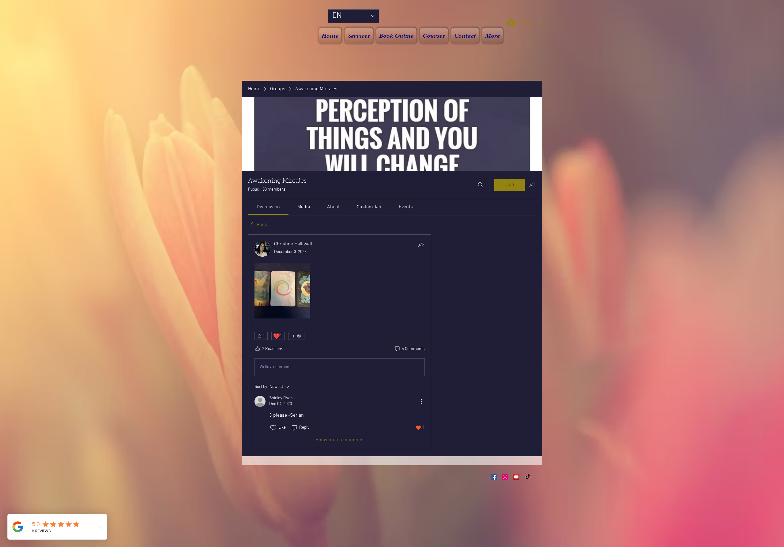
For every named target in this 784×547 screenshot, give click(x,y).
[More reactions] (296, 336)
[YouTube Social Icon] (516, 477)
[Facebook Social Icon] (494, 477)
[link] (268, 207)
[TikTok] (528, 477)
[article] (339, 342)
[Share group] (532, 184)
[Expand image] (282, 290)
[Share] (421, 244)
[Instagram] (505, 477)
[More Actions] (421, 401)
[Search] (480, 185)
